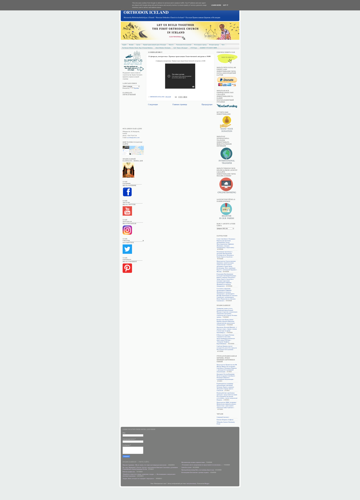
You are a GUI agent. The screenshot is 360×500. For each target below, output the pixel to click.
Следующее (153, 104)
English (124, 45)
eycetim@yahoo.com (133, 137)
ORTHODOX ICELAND (146, 12)
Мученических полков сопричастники (193, 462)
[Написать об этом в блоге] (181, 97)
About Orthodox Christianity (163, 48)
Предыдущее (207, 104)
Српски (138, 45)
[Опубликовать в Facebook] (184, 97)
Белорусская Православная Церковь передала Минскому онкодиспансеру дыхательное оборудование (226, 322)
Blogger (207, 483)
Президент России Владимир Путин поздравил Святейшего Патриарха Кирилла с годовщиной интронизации (226, 376)
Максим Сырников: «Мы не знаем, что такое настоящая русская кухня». (145, 465)
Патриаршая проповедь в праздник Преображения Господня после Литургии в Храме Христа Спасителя (225, 254)
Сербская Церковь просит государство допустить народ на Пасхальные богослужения (227, 347)
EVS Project (194, 48)
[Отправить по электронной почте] (179, 97)
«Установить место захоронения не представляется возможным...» (201, 465)
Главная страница (179, 104)
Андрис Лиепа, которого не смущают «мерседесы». (139, 478)
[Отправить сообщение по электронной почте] (175, 97)
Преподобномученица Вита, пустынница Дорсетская (197, 470)
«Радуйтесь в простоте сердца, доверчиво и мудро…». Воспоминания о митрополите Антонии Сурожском (149, 475)
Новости (171, 45)
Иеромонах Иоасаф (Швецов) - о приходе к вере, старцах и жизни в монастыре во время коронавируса (227, 329)
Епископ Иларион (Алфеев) (225, 419)
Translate (136, 88)
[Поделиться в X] (183, 97)
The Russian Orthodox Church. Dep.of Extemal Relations (137, 48)
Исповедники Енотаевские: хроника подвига (195, 472)
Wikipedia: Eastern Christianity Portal (226, 423)
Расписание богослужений (183, 45)
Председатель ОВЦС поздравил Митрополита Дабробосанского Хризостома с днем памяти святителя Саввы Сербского (226, 404)
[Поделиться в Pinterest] (186, 97)
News (223, 45)
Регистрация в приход (200, 45)
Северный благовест (223, 417)
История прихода (214, 45)
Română (131, 45)
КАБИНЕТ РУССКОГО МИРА (208, 48)
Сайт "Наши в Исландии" (180, 48)
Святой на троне (186, 467)
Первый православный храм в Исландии (154, 45)
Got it (225, 5)
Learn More (216, 5)
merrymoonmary (191, 483)
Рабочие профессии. (129, 472)
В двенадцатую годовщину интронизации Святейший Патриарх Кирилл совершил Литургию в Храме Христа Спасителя (225, 387)
